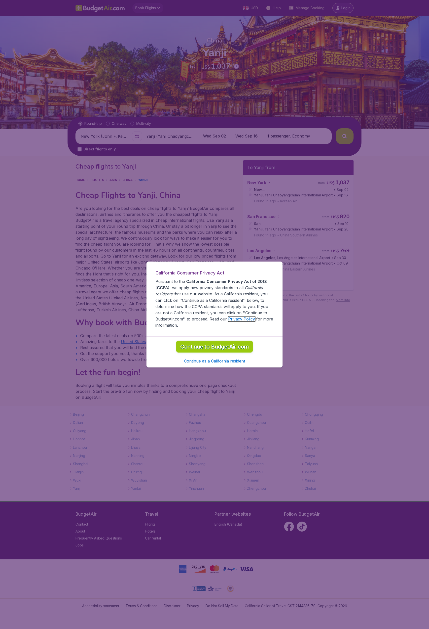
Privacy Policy (241, 318)
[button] (214, 361)
